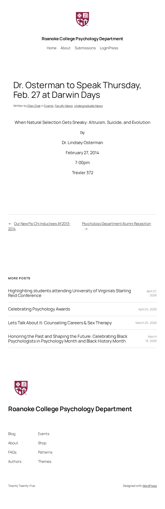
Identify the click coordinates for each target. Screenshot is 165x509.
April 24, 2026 (147, 309)
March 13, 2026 (151, 338)
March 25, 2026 (146, 323)
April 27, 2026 (152, 293)
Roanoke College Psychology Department (82, 39)
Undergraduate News (88, 106)
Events (48, 106)
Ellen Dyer (34, 106)
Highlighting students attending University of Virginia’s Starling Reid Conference (69, 293)
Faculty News (64, 106)
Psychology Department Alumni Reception (116, 223)
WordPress (149, 486)
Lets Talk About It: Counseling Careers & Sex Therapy (60, 322)
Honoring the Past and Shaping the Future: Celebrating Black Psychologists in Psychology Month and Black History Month (67, 338)
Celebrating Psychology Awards (39, 309)
